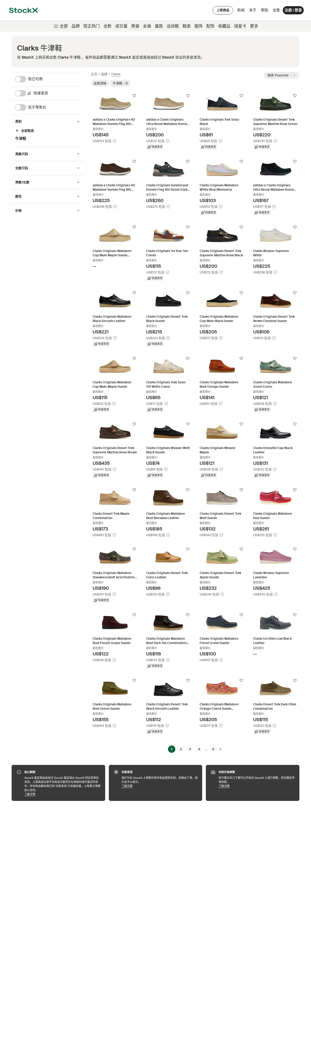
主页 (94, 74)
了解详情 (62, 794)
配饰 (210, 26)
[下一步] (220, 749)
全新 (107, 26)
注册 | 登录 (293, 10)
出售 (276, 10)
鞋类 (187, 26)
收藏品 (224, 26)
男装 (135, 26)
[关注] (134, 95)
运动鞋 (173, 26)
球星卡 (240, 26)
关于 (253, 11)
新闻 (241, 10)
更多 (254, 26)
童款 (159, 26)
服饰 (198, 26)
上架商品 (223, 10)
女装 (147, 26)
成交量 (121, 26)
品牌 (75, 26)
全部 (64, 26)
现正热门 (91, 26)
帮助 (264, 10)
